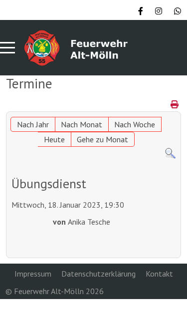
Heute (54, 139)
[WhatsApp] (177, 11)
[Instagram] (158, 11)
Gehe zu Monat (102, 139)
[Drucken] (175, 104)
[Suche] (170, 153)
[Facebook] (140, 11)
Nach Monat (81, 124)
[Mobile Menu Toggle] (7, 47)
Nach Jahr (33, 124)
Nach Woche (134, 124)
